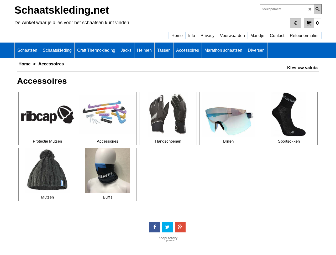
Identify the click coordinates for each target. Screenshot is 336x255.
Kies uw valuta (302, 67)
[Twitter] (167, 227)
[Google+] (180, 227)
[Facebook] (154, 227)
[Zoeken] (317, 9)
